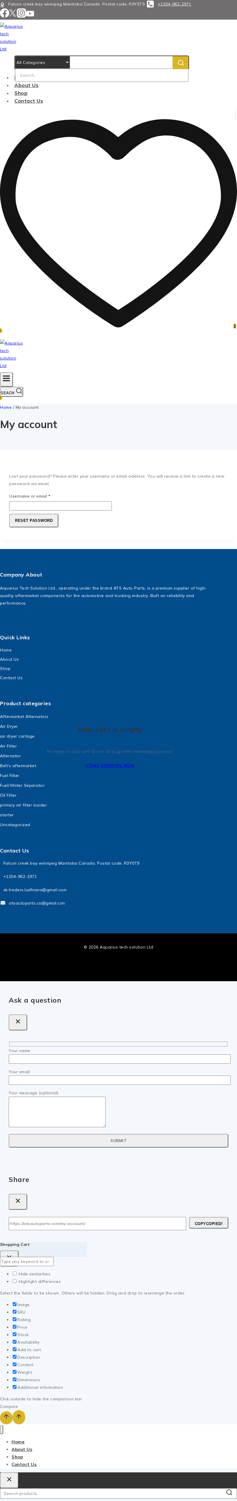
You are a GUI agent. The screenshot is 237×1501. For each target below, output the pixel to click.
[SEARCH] (180, 62)
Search (231, 1494)
